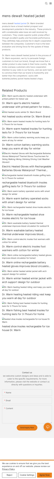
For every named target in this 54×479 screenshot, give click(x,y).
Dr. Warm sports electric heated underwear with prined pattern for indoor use (26, 105)
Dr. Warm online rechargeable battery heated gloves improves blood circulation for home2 (26, 264)
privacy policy (8, 469)
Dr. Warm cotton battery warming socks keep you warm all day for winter (25, 146)
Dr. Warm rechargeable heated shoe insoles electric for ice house (23, 216)
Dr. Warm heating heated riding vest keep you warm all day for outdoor (26, 296)
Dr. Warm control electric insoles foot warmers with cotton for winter (24, 248)
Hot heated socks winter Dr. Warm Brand (26, 116)
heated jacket (20, 23)
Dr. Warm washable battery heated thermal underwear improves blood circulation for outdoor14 (22, 232)
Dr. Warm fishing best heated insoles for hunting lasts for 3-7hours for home (25, 312)
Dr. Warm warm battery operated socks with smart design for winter (25, 200)
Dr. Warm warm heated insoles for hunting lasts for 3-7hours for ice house (27, 130)
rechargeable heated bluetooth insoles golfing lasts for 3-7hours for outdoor (24, 184)
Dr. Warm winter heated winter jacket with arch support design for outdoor (27, 280)
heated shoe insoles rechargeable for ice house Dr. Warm (26, 328)
